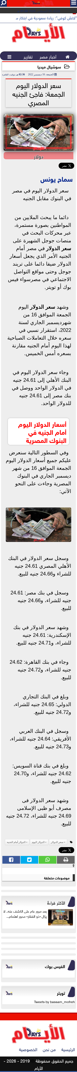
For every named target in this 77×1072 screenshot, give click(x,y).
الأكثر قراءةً (56, 902)
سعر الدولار (58, 248)
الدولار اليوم (38, 842)
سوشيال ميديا (49, 66)
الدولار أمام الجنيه (16, 842)
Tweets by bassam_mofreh (54, 1001)
